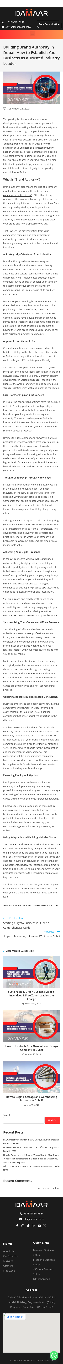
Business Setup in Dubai (20, 905)
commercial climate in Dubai (23, 844)
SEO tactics (48, 587)
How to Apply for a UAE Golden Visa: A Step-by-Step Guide (31, 1154)
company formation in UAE (17, 195)
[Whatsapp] (54, 1355)
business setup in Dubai (38, 155)
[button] (32, 33)
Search (6, 1115)
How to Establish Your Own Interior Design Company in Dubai (31, 1047)
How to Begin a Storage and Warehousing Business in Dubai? (31, 1098)
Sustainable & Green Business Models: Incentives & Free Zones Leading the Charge (31, 995)
